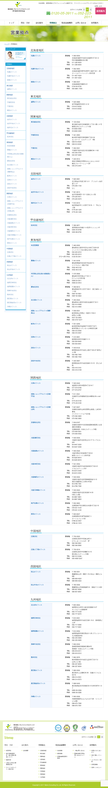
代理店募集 (94, 764)
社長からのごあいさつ (96, 751)
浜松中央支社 (35, 361)
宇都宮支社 (35, 135)
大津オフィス (35, 383)
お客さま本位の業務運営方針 (11, 763)
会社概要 (25, 750)
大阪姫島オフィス (37, 451)
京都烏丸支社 (35, 422)
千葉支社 (34, 148)
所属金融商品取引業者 (62, 757)
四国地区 (10, 262)
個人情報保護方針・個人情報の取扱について (11, 755)
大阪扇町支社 (35, 438)
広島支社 (34, 536)
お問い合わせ (81, 22)
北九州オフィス (36, 605)
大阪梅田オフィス (37, 477)
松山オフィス (35, 571)
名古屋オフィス (36, 300)
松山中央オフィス (37, 585)
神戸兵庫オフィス (37, 503)
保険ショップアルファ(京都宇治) (41, 395)
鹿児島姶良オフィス (38, 683)
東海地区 (10, 142)
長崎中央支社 (35, 644)
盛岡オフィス (35, 102)
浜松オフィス (35, 347)
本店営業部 (35, 245)
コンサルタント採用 (96, 760)
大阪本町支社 (35, 464)
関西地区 (10, 193)
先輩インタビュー (96, 767)
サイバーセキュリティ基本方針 (11, 768)
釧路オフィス (35, 82)
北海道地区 (11, 68)
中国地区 (10, 248)
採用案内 (100, 10)
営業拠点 (53, 22)
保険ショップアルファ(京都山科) (41, 408)
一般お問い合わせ (79, 750)
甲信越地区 (11, 133)
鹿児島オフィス (36, 670)
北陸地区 (10, 116)
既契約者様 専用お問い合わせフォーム (79, 755)
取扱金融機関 (67, 22)
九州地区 (10, 275)
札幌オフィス (35, 55)
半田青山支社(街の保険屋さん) (41, 274)
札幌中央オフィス (37, 68)
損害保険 (59, 753)
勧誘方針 (8, 760)
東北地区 (10, 85)
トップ (11, 22)
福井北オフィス (36, 203)
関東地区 (10, 95)
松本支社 (34, 225)
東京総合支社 (35, 122)
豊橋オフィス (35, 260)
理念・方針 (25, 22)
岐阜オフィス (35, 323)
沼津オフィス (35, 337)
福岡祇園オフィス (37, 631)
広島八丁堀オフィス (38, 549)
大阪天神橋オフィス (38, 490)
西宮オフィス (35, 514)
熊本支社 (34, 657)
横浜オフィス (35, 159)
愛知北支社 (35, 287)
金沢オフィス (35, 179)
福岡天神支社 (35, 618)
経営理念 (8, 750)
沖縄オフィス (35, 696)
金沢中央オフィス (37, 192)
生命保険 (59, 750)
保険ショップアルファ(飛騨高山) (41, 311)
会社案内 (39, 22)
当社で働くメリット (96, 756)
